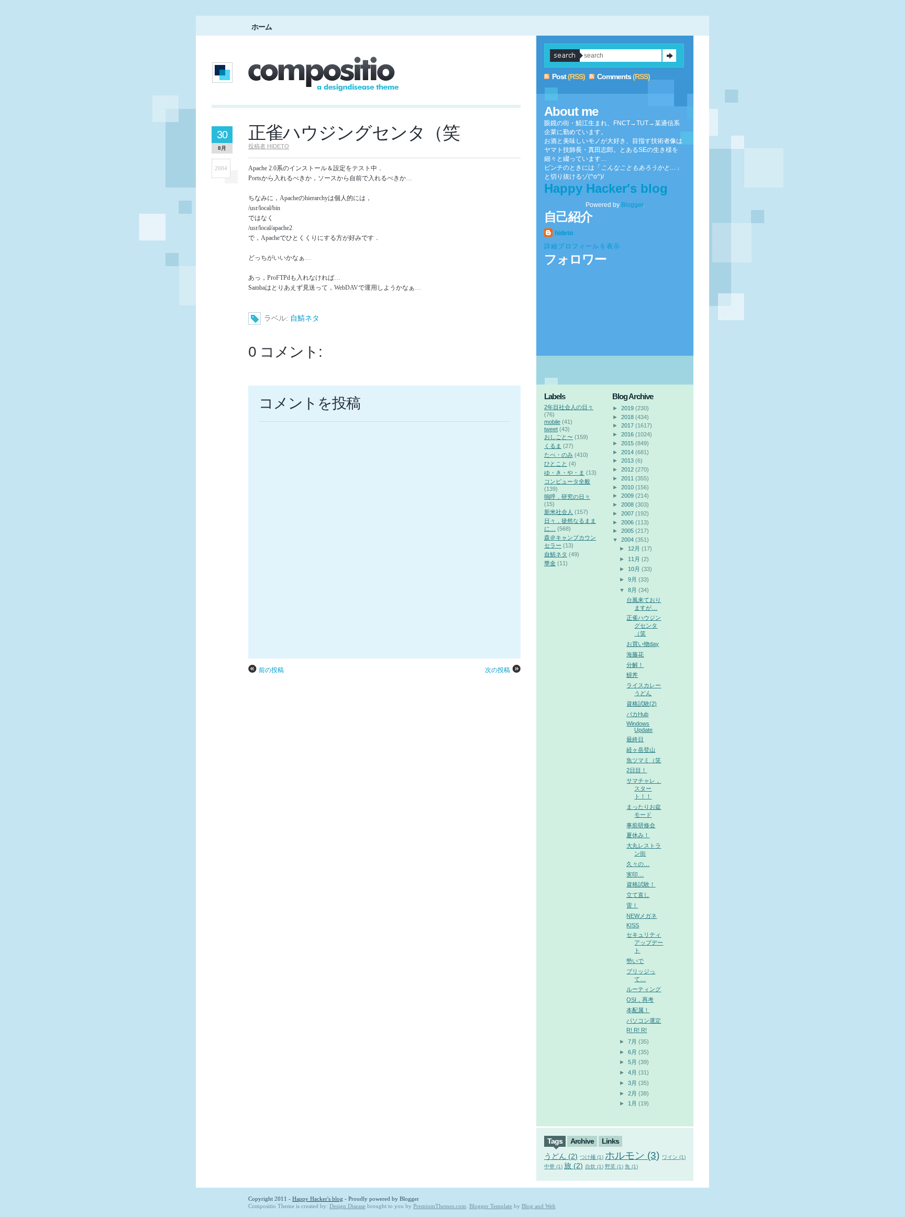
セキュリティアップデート (644, 942)
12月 (634, 548)
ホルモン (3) (632, 1155)
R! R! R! (636, 1030)
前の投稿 (271, 670)
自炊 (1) (594, 1166)
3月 (632, 1083)
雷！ (632, 905)
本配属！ (637, 1010)
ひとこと (555, 464)
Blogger (632, 205)
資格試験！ (640, 884)
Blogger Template (490, 1206)
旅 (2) (573, 1165)
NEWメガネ (641, 916)
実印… (635, 874)
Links (610, 1141)
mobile (552, 422)
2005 (627, 531)
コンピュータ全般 (567, 481)
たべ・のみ (558, 455)
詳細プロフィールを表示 (582, 246)
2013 (627, 460)
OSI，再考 (640, 999)
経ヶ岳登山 (640, 750)
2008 (627, 504)
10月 (634, 569)
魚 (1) (631, 1166)
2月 (632, 1093)
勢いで (635, 961)
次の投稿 (497, 670)
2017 (627, 425)
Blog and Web (539, 1206)
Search (669, 55)
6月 (632, 1052)
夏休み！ (637, 835)
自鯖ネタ (304, 318)
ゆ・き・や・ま (564, 472)
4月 (632, 1072)
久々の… (637, 864)
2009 (627, 495)
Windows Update (639, 726)
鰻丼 (632, 675)
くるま (552, 446)
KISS (632, 925)
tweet (551, 429)
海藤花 (635, 654)
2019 (627, 408)
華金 (550, 563)
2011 (627, 478)
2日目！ (636, 770)
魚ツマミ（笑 (643, 760)
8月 (632, 590)
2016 (627, 434)
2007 (627, 513)
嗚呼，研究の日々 (567, 497)
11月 (634, 559)
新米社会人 (558, 512)
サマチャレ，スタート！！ (643, 788)
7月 (632, 1041)
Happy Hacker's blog (606, 188)
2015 (627, 443)
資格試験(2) (641, 703)
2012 (627, 469)
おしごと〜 (558, 437)
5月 (632, 1062)
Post (559, 76)
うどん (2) (561, 1156)
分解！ (635, 665)
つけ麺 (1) (591, 1157)
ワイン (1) (674, 1157)
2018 (627, 417)
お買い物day (642, 644)
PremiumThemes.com (439, 1206)
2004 (627, 539)
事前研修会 (640, 825)
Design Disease (347, 1206)
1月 (632, 1103)
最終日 (635, 739)
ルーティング (643, 989)
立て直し (637, 895)
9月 (632, 579)
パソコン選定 (643, 1020)
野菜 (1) (614, 1166)
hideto (564, 233)
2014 (627, 452)
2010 (627, 487)
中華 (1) (553, 1166)
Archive (582, 1141)
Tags (554, 1141)
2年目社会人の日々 (568, 407)
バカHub (637, 714)
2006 (627, 522)
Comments (614, 76)
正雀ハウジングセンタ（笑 (354, 132)
